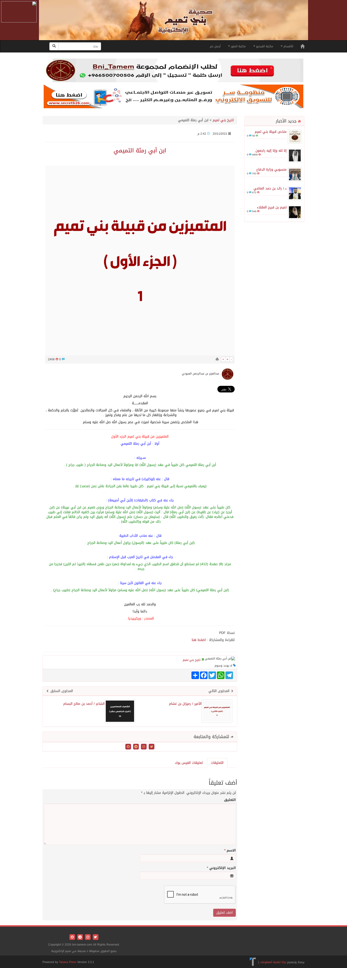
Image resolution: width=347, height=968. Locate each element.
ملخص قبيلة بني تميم (271, 132)
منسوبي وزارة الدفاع (271, 169)
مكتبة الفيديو (264, 46)
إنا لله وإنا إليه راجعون (271, 150)
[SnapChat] (128, 747)
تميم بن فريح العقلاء (272, 207)
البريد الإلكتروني (221, 868)
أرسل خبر (215, 46)
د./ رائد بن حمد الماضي (270, 188)
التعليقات (217, 763)
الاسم (230, 850)
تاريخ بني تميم (223, 120)
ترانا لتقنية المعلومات (273, 962)
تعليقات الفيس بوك (189, 763)
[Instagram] (143, 747)
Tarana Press (67, 962)
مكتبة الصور (238, 46)
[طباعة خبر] (217, 359)
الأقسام (288, 46)
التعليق (230, 800)
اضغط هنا (199, 640)
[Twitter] (151, 747)
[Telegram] (135, 747)
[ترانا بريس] (253, 962)
